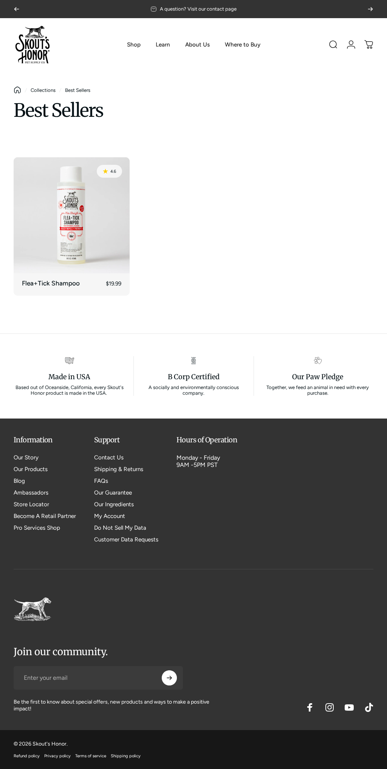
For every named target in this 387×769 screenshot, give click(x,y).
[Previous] (16, 9)
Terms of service (90, 755)
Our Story (26, 457)
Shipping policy (126, 755)
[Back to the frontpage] (17, 90)
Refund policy (27, 755)
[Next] (370, 9)
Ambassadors (31, 492)
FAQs (101, 481)
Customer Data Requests (126, 539)
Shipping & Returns (118, 469)
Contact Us (109, 457)
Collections (43, 90)
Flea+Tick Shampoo (51, 283)
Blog (19, 481)
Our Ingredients (114, 504)
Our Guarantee (113, 492)
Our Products (31, 469)
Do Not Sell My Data (120, 527)
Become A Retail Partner (45, 516)
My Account (109, 516)
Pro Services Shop (37, 527)
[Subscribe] (169, 677)
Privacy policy (57, 755)
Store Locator (31, 504)
